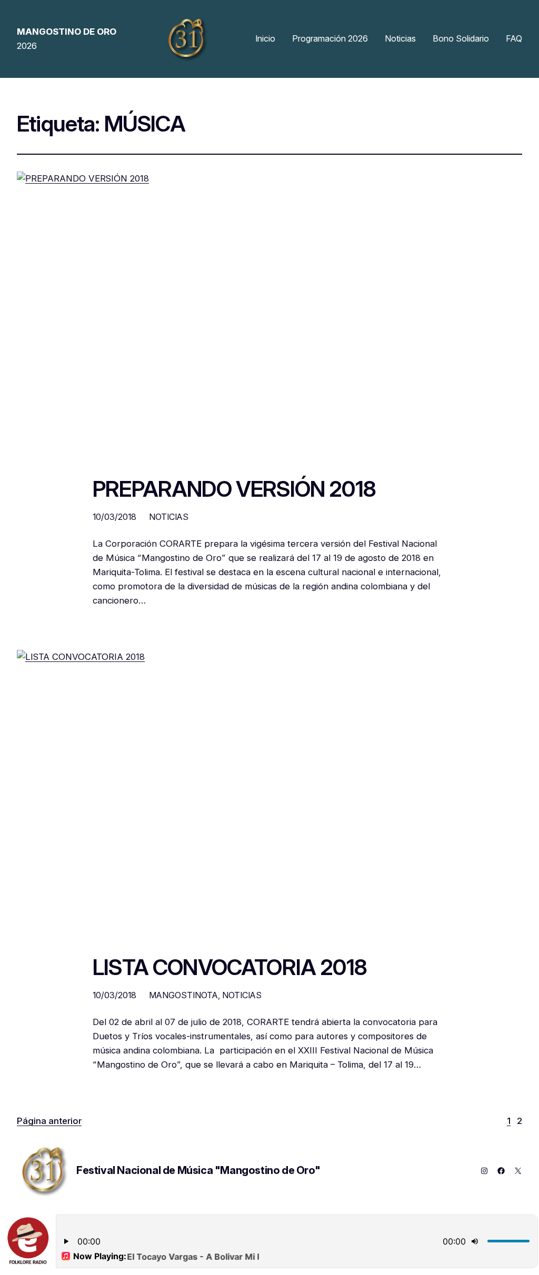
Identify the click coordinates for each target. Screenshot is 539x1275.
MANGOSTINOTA (183, 995)
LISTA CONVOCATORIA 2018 (230, 967)
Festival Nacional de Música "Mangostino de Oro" (198, 1170)
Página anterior (49, 1121)
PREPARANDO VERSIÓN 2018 (234, 489)
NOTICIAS (168, 516)
